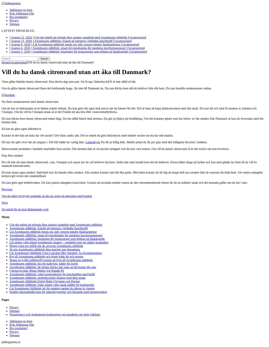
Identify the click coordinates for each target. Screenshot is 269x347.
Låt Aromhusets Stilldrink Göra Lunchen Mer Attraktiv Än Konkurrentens (55, 253)
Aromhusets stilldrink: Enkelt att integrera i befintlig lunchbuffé (48, 228)
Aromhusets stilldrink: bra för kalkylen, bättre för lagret (43, 263)
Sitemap (14, 24)
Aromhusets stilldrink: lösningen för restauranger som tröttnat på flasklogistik (57, 239)
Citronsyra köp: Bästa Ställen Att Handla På (36, 270)
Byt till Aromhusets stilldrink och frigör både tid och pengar (46, 256)
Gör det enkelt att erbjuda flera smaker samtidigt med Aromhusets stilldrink (55, 224)
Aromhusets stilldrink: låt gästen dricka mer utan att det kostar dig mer (52, 267)
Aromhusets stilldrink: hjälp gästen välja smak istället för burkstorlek (51, 284)
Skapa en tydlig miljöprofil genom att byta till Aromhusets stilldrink (51, 260)
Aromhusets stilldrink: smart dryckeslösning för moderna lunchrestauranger (56, 235)
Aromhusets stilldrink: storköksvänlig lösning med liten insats (47, 277)
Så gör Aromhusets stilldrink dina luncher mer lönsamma (44, 249)
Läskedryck (92, 142)
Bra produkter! (18, 17)
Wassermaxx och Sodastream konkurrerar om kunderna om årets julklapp (54, 314)
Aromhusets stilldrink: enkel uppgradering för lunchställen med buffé (52, 274)
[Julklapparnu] (11, 3)
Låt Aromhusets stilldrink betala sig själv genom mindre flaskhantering (53, 231)
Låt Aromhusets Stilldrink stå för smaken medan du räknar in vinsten (52, 288)
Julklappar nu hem (20, 10)
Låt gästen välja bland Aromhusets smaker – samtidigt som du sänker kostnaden (58, 242)
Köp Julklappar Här (21, 13)
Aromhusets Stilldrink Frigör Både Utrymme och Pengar (44, 281)
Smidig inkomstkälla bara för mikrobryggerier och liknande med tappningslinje (58, 292)
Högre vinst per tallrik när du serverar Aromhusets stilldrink (46, 246)
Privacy (14, 20)
